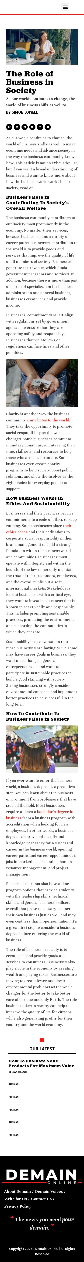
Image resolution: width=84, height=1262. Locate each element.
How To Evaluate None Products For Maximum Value (41, 1063)
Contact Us (41, 1198)
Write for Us (15, 1198)
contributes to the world (48, 420)
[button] (65, 7)
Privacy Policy (17, 1206)
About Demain (17, 1191)
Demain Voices (49, 1191)
